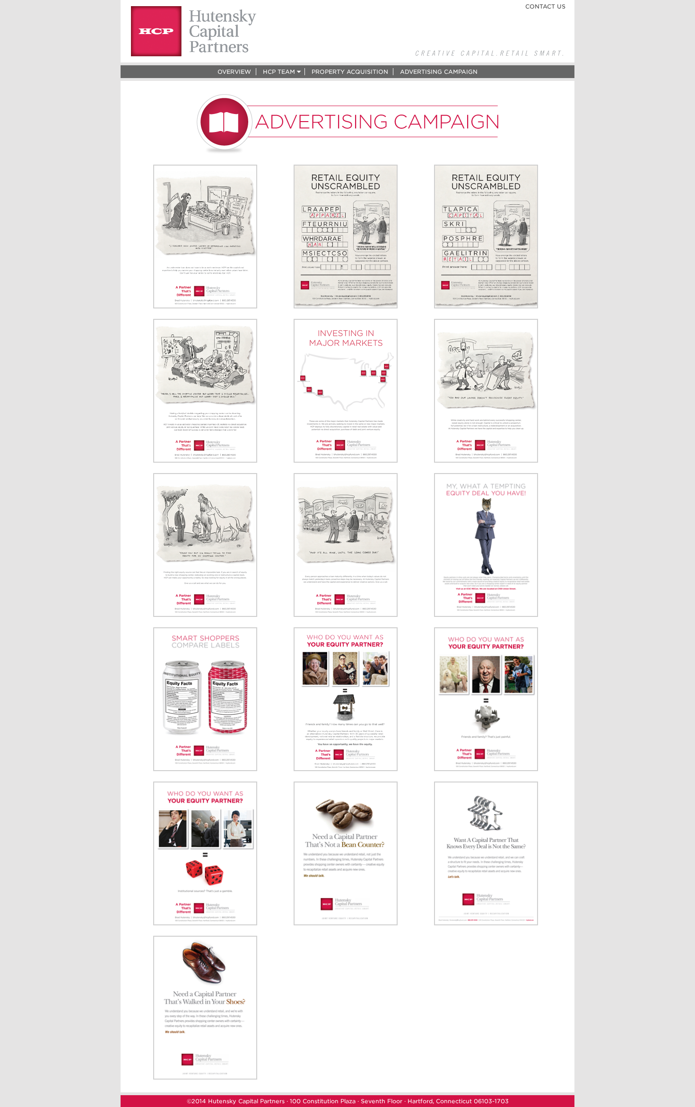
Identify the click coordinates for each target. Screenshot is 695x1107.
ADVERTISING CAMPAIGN (439, 71)
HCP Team (279, 71)
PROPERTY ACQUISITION (350, 71)
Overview (234, 71)
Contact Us (545, 6)
